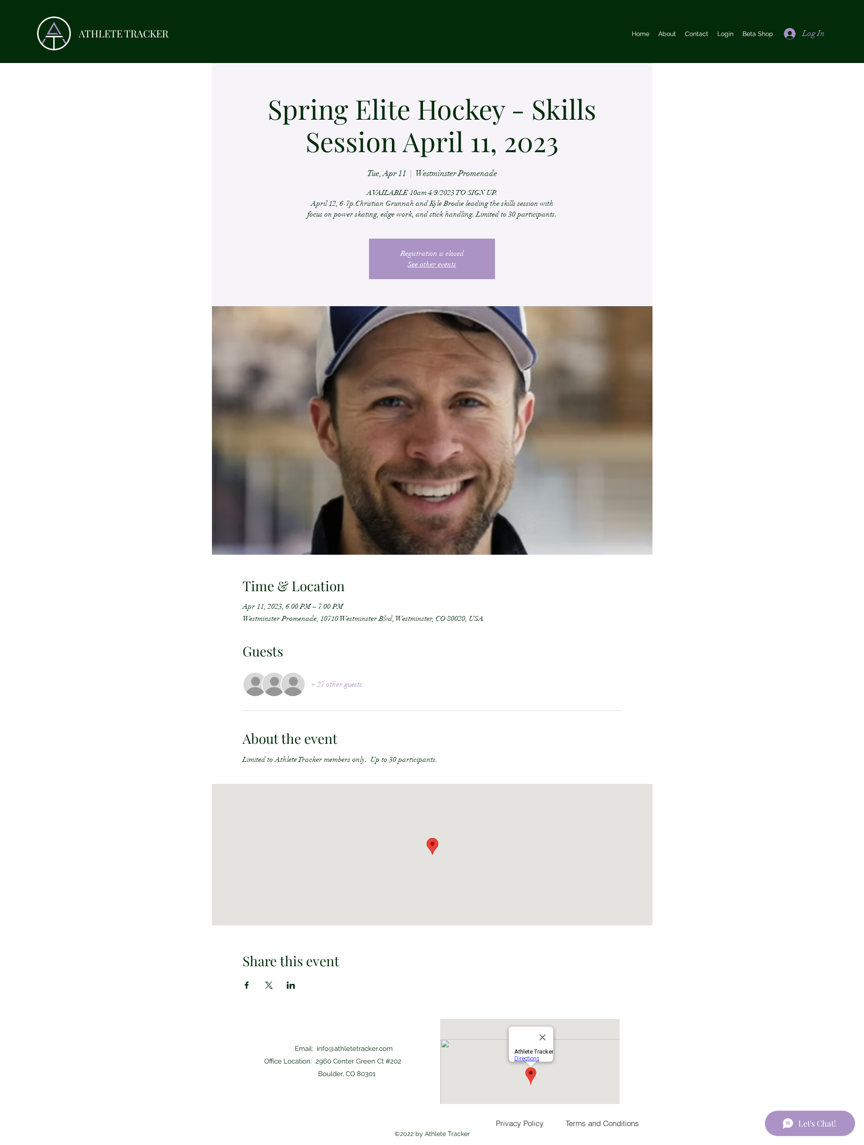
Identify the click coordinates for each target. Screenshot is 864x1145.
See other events (432, 264)
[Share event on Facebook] (247, 985)
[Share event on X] (269, 985)
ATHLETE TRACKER (123, 33)
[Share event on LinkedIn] (291, 985)
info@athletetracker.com (355, 1049)
